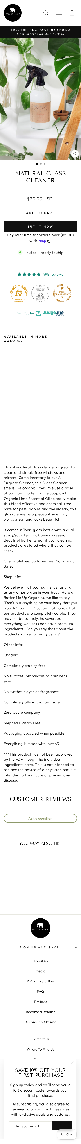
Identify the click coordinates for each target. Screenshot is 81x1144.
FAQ (40, 991)
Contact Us (40, 1039)
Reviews (40, 1002)
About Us (40, 961)
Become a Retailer (40, 1012)
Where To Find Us (40, 1049)
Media (40, 971)
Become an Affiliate (40, 1022)
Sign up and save (39, 947)
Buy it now (41, 226)
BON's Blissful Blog (40, 981)
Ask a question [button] (40, 818)
